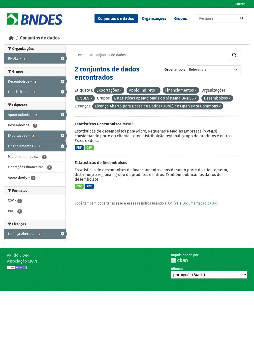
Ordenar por (174, 70)
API (170, 203)
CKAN (179, 260)
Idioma (176, 269)
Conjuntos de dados (116, 18)
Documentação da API (200, 203)
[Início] (11, 38)
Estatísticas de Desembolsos (101, 162)
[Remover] (121, 90)
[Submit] (242, 18)
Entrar (240, 4)
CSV (89, 147)
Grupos (180, 18)
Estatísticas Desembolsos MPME (104, 124)
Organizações (154, 18)
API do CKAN (18, 255)
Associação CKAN (22, 261)
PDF (79, 147)
